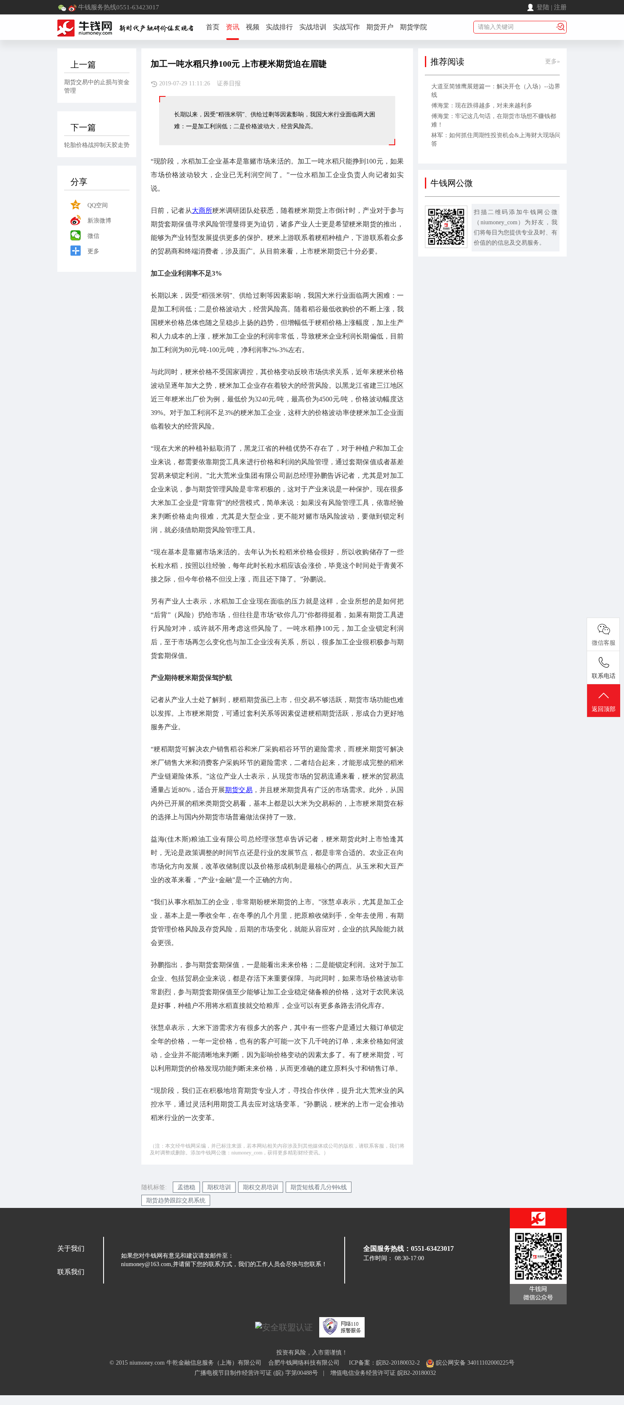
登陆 (543, 7)
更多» (552, 61)
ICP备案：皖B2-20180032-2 (384, 1363)
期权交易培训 (260, 1187)
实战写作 (346, 27)
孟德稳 (186, 1187)
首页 (212, 27)
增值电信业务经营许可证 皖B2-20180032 (383, 1373)
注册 (560, 7)
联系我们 (70, 1271)
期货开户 (380, 27)
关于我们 (70, 1248)
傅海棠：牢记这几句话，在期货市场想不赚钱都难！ (493, 120)
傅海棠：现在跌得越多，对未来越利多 (481, 105)
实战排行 (279, 27)
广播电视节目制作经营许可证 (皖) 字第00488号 (258, 1373)
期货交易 (239, 789)
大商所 (202, 210)
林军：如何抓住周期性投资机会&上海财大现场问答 (496, 139)
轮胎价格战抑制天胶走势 (96, 145)
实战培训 (312, 27)
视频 (252, 27)
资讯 (232, 27)
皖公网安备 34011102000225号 (474, 1363)
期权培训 (219, 1187)
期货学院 (413, 27)
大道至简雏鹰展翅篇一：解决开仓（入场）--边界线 (495, 90)
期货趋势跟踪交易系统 (175, 1200)
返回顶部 (604, 709)
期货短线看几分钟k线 (318, 1187)
